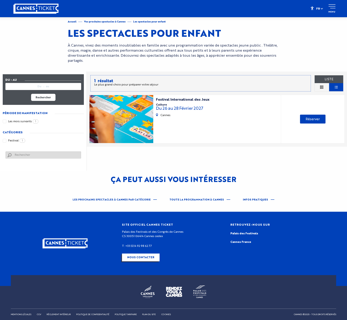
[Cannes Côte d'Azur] (148, 292)
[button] (319, 8)
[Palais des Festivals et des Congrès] (199, 292)
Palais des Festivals (244, 233)
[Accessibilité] (312, 8)
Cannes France (240, 242)
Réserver (313, 119)
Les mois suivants (22, 121)
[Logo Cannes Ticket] (65, 243)
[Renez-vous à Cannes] (174, 292)
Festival (15, 140)
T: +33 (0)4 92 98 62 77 (137, 246)
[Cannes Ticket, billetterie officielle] (36, 10)
